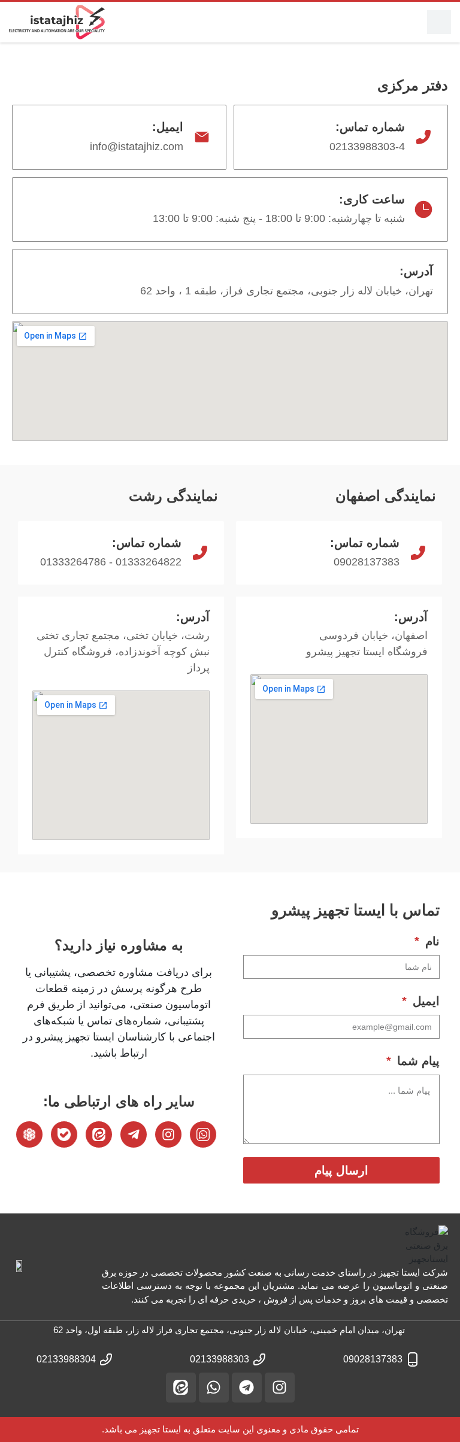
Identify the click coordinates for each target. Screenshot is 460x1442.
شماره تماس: (370, 126)
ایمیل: (167, 126)
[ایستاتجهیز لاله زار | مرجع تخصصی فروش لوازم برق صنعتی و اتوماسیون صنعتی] (57, 22)
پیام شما (417, 1060)
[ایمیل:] (201, 137)
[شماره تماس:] (423, 137)
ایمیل (424, 1001)
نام (431, 941)
